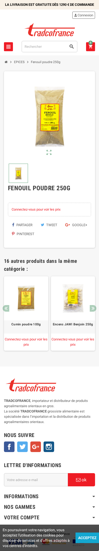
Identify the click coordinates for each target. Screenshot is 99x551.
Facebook (9, 446)
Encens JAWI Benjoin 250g (73, 324)
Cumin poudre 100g (26, 324)
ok (84, 479)
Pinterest (25, 234)
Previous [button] (6, 308)
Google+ (79, 225)
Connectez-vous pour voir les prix (36, 209)
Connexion (83, 15)
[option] (26, 313)
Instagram (49, 446)
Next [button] (93, 308)
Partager (24, 225)
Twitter (22, 446)
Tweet (51, 225)
